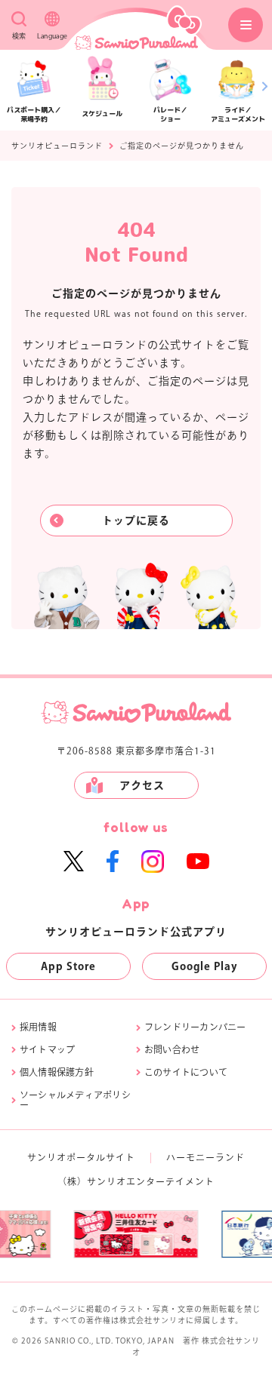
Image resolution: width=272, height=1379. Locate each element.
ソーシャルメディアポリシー (75, 1100)
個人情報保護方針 (57, 1071)
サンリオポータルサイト (81, 1157)
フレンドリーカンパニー (195, 1026)
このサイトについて (185, 1071)
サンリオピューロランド (57, 145)
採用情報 (38, 1026)
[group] (103, 1234)
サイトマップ (47, 1049)
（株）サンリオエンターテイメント (136, 1181)
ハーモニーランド (205, 1157)
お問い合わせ (171, 1049)
